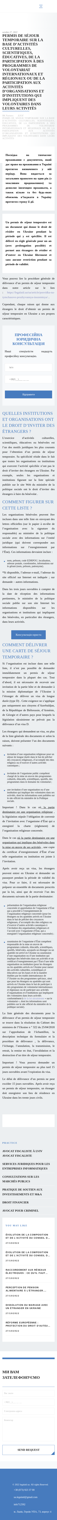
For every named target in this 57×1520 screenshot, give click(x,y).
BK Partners (7, 115)
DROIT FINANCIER (15, 1202)
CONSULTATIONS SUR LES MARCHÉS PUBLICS (20, 1179)
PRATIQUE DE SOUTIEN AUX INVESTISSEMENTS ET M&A (22, 1192)
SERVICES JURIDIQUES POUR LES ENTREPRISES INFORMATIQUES (26, 1166)
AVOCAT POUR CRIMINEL (20, 1210)
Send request (29, 1449)
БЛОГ (21, 115)
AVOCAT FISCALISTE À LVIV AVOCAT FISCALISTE (22, 1153)
